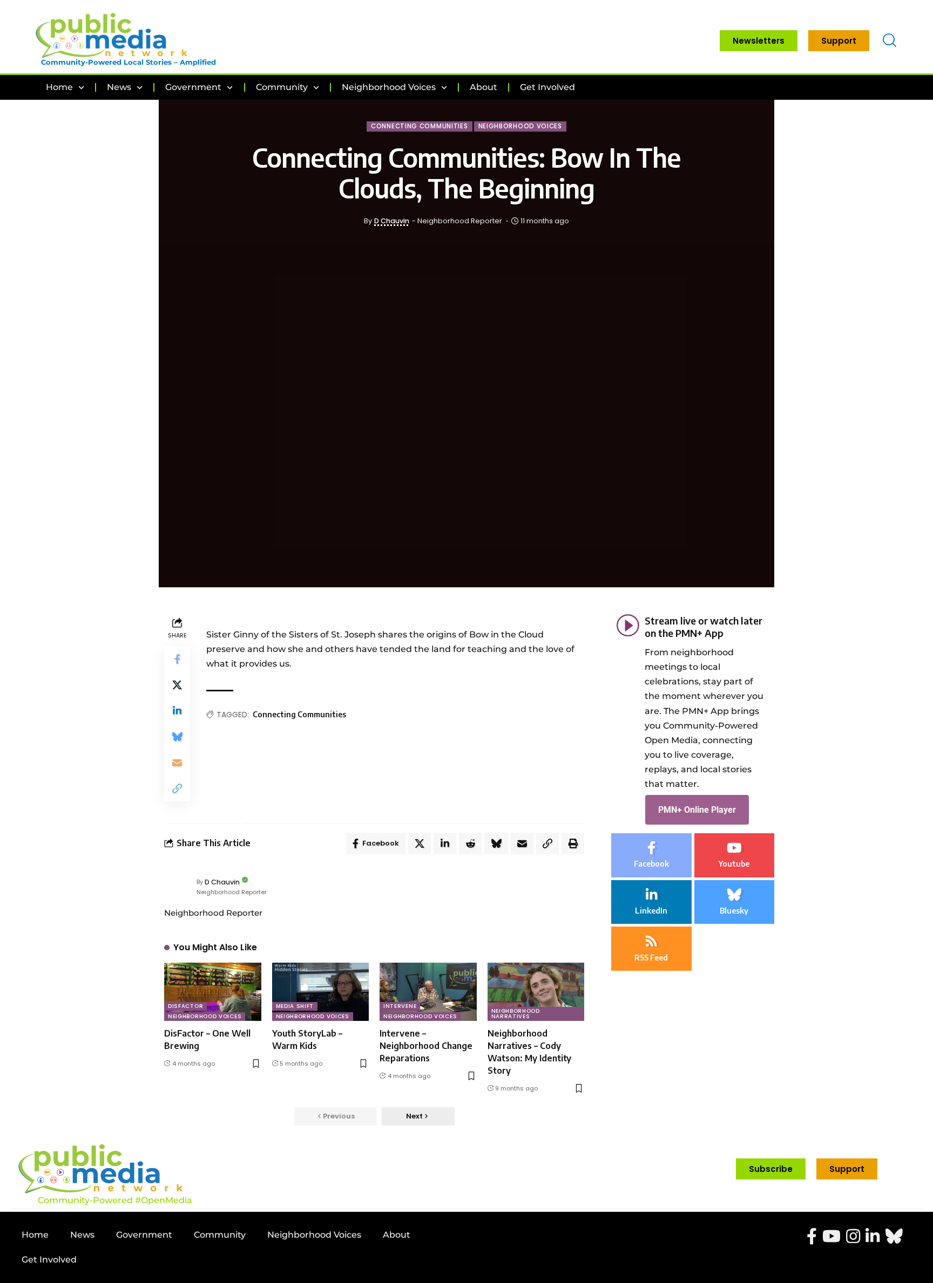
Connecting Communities (419, 126)
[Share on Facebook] (177, 659)
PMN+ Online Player (697, 809)
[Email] (177, 763)
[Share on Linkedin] (177, 711)
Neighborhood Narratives (515, 1013)
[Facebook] (651, 855)
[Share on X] (177, 685)
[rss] (651, 949)
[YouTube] (831, 1236)
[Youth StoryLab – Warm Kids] (320, 992)
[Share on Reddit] (470, 843)
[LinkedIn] (651, 902)
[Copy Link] (177, 788)
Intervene (399, 1006)
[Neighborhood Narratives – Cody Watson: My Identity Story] (536, 992)
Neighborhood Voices (520, 126)
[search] (889, 40)
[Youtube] (734, 855)
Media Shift (295, 1006)
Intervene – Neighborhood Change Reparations (426, 1046)
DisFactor (185, 1006)
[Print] (573, 843)
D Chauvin (391, 220)
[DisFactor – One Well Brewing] (212, 992)
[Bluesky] (734, 902)
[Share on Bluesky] (177, 737)
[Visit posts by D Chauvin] (177, 886)
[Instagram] (853, 1236)
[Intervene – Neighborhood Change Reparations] (428, 992)
